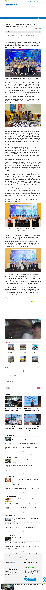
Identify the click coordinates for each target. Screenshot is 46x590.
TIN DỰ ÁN (30, 1)
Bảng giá (32, 555)
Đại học (34, 375)
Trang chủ (8, 21)
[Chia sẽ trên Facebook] (34, 28)
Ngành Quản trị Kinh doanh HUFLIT (14, 371)
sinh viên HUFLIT (27, 369)
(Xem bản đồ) (30, 567)
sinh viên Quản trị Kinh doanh (13, 373)
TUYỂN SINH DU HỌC (10, 515)
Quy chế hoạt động (14, 553)
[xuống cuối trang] (44, 581)
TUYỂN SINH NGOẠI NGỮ (11, 496)
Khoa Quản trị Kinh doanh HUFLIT (14, 369)
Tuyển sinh (15, 21)
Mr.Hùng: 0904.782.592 (10, 572)
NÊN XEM (7, 394)
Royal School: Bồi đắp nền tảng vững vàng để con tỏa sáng (18, 37)
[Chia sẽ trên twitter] (38, 28)
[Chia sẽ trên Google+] (36, 28)
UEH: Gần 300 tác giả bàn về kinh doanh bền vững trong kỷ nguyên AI (20, 35)
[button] (11, 32)
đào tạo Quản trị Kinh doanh (30, 371)
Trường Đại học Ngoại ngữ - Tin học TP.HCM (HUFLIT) (18, 375)
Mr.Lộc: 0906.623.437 (10, 569)
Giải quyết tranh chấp (14, 555)
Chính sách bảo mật (32, 553)
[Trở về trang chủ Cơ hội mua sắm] (44, 578)
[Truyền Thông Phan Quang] (7, 1)
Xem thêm (23, 451)
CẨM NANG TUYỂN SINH (11, 535)
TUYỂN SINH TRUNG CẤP (11, 476)
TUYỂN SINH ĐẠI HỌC (10, 435)
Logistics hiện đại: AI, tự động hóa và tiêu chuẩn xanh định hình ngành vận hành (22, 38)
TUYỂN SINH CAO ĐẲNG (11, 457)
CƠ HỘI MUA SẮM (37, 1)
